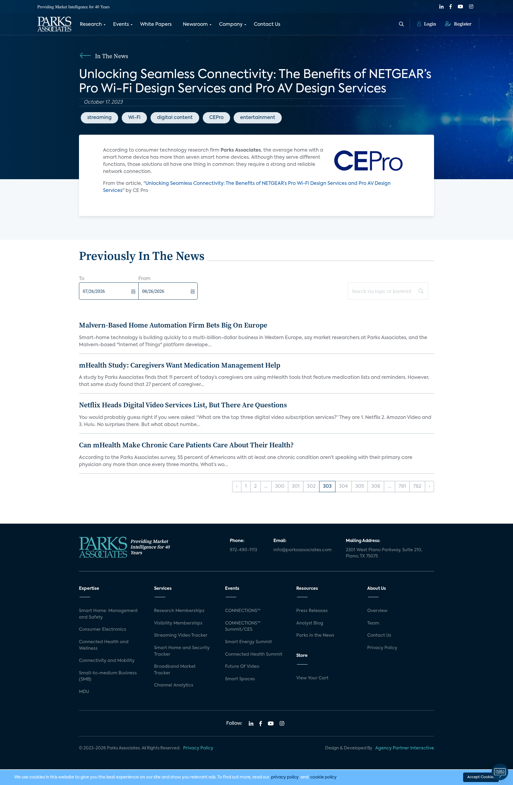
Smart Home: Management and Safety (108, 614)
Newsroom (195, 24)
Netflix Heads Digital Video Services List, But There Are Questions (183, 405)
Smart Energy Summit (248, 642)
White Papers (156, 24)
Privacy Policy (382, 648)
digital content (175, 117)
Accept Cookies (481, 777)
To (81, 279)
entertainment (257, 117)
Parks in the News (315, 635)
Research (91, 24)
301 (296, 486)
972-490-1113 (243, 550)
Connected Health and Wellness (104, 645)
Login (429, 23)
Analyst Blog (309, 623)
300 (279, 486)
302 (311, 486)
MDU (84, 692)
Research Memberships (179, 611)
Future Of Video (242, 667)
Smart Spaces (240, 679)
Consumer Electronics (102, 629)
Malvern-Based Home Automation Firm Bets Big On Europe (173, 325)
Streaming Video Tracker (181, 635)
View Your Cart (312, 678)
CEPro (216, 117)
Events (121, 24)
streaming (99, 117)
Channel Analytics (173, 685)
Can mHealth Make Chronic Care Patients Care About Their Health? (186, 445)
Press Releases (312, 611)
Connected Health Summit (253, 654)
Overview (377, 611)
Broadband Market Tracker (175, 670)
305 (359, 486)
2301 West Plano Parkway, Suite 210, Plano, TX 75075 (384, 553)
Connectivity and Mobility (106, 661)
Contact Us (267, 24)
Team (373, 623)
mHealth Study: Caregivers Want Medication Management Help (179, 365)
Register (462, 23)
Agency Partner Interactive (404, 748)
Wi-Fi (134, 117)
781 (402, 486)
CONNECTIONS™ (243, 611)
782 (417, 486)
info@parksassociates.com (302, 550)
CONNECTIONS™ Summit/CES (243, 626)
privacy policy (285, 777)
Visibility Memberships (178, 623)
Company (231, 24)
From (144, 279)
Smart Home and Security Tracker (182, 651)
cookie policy (323, 777)
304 (343, 486)
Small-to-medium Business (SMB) (108, 676)
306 (375, 486)
